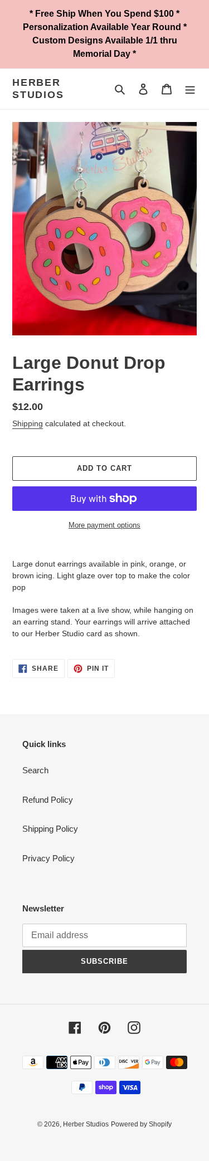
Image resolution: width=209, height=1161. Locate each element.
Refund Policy (47, 799)
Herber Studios (38, 88)
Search (35, 770)
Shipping (27, 423)
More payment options (104, 525)
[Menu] (190, 89)
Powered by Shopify (141, 1124)
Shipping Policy (50, 828)
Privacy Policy (48, 858)
